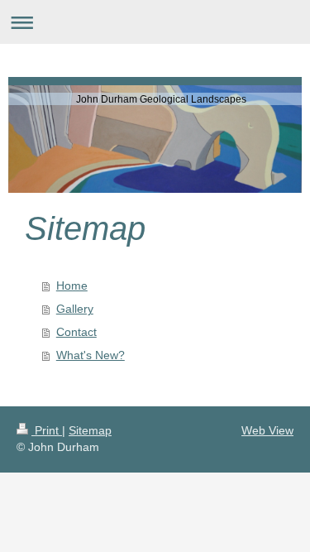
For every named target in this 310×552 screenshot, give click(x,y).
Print (46, 430)
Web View (267, 430)
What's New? (90, 355)
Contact (76, 331)
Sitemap (90, 430)
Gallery (74, 308)
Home (72, 285)
